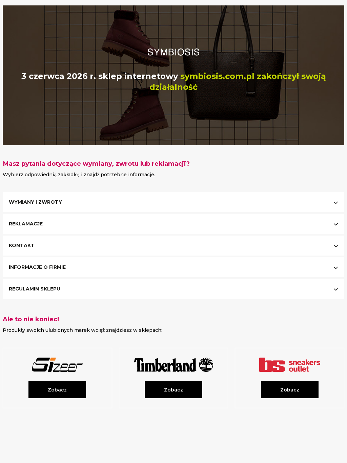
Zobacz (57, 390)
